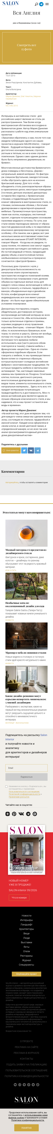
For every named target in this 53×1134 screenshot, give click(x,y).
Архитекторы (26, 929)
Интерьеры (26, 920)
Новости (26, 915)
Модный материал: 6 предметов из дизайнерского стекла (25, 551)
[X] (24, 450)
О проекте (26, 1041)
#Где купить (10, 570)
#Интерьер (9, 723)
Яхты (26, 946)
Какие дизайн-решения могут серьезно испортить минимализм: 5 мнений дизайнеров (25, 699)
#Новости (9, 620)
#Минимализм (22, 723)
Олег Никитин (27, 96)
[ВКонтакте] (31, 450)
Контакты (26, 1058)
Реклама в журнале (26, 1052)
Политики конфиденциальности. (27, 1120)
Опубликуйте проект (26, 974)
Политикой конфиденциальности (24, 794)
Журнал (26, 960)
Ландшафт (26, 924)
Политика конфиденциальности (27, 1076)
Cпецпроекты (26, 964)
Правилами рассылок (19, 797)
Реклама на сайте (26, 1047)
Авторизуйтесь (12, 482)
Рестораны (26, 955)
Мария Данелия (13, 96)
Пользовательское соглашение (26, 1070)
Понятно (26, 1128)
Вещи (26, 933)
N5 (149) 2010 (12, 106)
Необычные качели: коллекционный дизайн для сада (24, 604)
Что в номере (19, 897)
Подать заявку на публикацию (26, 1064)
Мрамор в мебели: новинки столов (25, 652)
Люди (26, 937)
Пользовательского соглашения (24, 791)
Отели (26, 951)
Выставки (26, 942)
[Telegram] (38, 450)
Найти (36, 4)
